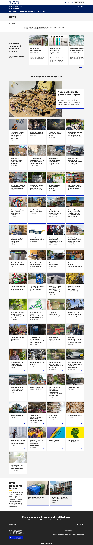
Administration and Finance (16, 6)
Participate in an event (46, 519)
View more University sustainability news (16, 57)
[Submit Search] (82, 530)
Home (10, 23)
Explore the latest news (34, 519)
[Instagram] (80, 525)
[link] (18, 50)
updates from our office (41, 28)
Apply (65, 2)
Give (72, 2)
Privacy (70, 534)
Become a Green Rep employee (59, 519)
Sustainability (14, 8)
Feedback (66, 534)
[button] (79, 67)
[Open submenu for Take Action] (34, 11)
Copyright (74, 534)
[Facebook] (77, 525)
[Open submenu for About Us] (18, 11)
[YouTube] (83, 525)
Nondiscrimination (61, 534)
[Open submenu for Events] (41, 11)
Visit (68, 2)
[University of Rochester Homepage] (15, 2)
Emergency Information (80, 534)
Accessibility (55, 534)
